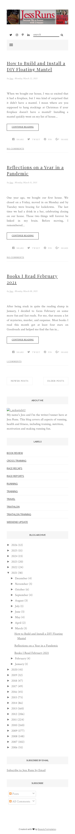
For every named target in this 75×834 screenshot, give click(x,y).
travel (11, 499)
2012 (14, 714)
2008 (14, 736)
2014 (14, 703)
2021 (14, 573)
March (19, 628)
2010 (14, 725)
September (21, 595)
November (21, 584)
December (21, 578)
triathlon (13, 506)
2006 (14, 747)
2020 (14, 670)
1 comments (14, 361)
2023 (14, 562)
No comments (15, 148)
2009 (14, 731)
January (19, 664)
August (19, 601)
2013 (14, 709)
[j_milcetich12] (16, 410)
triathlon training (19, 514)
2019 (14, 675)
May (17, 617)
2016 (14, 692)
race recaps (14, 468)
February (20, 659)
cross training (16, 460)
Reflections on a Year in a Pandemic (35, 170)
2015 (14, 697)
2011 (14, 720)
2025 (14, 551)
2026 (14, 545)
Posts (15, 794)
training (12, 491)
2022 (14, 567)
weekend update (17, 522)
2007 (14, 742)
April (18, 623)
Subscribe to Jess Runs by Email (26, 770)
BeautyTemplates (47, 829)
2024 (14, 556)
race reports (15, 476)
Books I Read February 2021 (32, 279)
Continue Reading (23, 127)
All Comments (21, 801)
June (17, 612)
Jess (11, 78)
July (17, 606)
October (20, 589)
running (12, 483)
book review (15, 453)
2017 (14, 686)
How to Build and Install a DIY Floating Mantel (36, 66)
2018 (14, 681)
